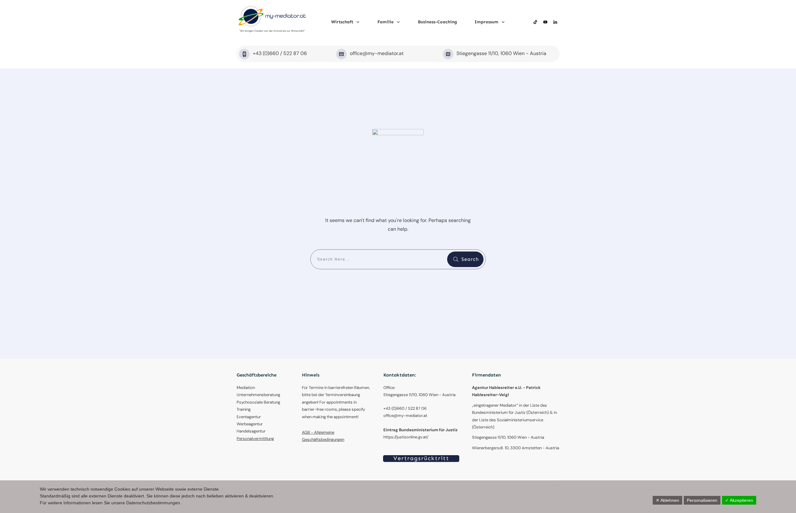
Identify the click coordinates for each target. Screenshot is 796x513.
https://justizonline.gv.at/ (405, 437)
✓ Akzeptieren (739, 500)
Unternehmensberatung (258, 394)
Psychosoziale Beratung (258, 402)
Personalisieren (702, 500)
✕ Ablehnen (667, 500)
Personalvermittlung (255, 438)
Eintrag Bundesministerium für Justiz (420, 429)
